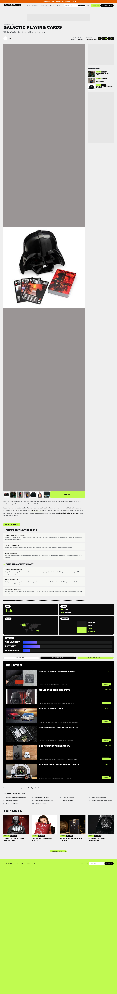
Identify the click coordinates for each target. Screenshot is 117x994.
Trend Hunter (6, 24)
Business (47, 9)
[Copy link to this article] (99, 38)
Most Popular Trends (33, 788)
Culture (30, 9)
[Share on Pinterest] (112, 38)
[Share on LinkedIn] (102, 38)
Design (36, 9)
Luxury (63, 9)
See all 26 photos (11, 524)
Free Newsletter (107, 5)
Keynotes (82, 9)
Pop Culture (14, 24)
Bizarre (75, 9)
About (58, 5)
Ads (42, 9)
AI (16, 9)
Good (57, 9)
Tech (20, 9)
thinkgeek (88, 39)
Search (82, 5)
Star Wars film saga (37, 510)
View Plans (96, 5)
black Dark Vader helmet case (68, 513)
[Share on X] (108, 38)
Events (52, 5)
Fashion (69, 9)
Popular (11, 9)
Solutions (44, 5)
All (5, 9)
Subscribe (109, 863)
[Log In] (88, 5)
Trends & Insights (32, 5)
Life (25, 9)
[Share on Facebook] (105, 38)
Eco (53, 9)
